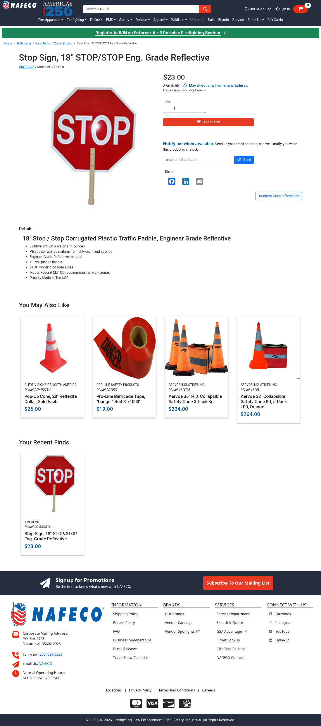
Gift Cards (275, 20)
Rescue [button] (141, 20)
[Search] (205, 9)
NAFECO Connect (231, 657)
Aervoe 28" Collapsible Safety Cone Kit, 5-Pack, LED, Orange (264, 401)
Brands (223, 20)
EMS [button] (109, 20)
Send (247, 160)
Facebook (283, 613)
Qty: (168, 102)
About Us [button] (254, 20)
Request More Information (278, 196)
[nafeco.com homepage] (20, 9)
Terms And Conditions (177, 690)
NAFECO (45, 663)
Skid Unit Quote (230, 622)
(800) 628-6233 (50, 654)
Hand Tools (42, 43)
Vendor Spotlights (180, 631)
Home (8, 43)
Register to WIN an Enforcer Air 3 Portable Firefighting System (158, 32)
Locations (114, 690)
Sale (211, 20)
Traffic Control (63, 43)
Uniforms (197, 20)
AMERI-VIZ (26, 67)
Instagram (284, 622)
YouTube (282, 631)
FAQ (116, 631)
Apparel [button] (159, 20)
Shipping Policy (125, 613)
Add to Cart (211, 122)
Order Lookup (228, 640)
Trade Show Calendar (130, 657)
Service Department (233, 613)
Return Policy (124, 622)
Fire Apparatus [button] (49, 20)
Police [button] (95, 20)
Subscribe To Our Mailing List (238, 583)
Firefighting (24, 43)
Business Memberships (132, 640)
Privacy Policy (140, 690)
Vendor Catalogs (178, 622)
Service (238, 20)
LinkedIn (282, 640)
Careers (208, 690)
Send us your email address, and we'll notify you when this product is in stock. (230, 146)
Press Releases (125, 648)
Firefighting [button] (75, 20)
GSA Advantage (229, 631)
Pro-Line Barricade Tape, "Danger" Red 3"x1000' (121, 399)
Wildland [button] (177, 20)
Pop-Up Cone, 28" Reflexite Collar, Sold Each (50, 399)
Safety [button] (124, 20)
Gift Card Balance (231, 648)
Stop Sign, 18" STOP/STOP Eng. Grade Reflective (50, 536)
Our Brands (174, 613)
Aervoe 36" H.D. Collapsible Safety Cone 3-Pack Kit (195, 399)
